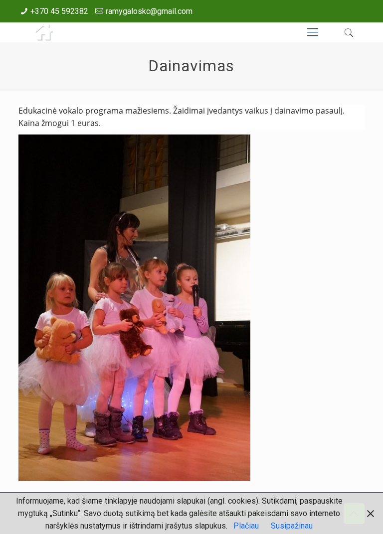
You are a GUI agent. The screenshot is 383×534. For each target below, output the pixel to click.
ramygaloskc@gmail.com (149, 11)
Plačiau (246, 526)
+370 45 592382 (59, 11)
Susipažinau (292, 526)
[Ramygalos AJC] (43, 32)
